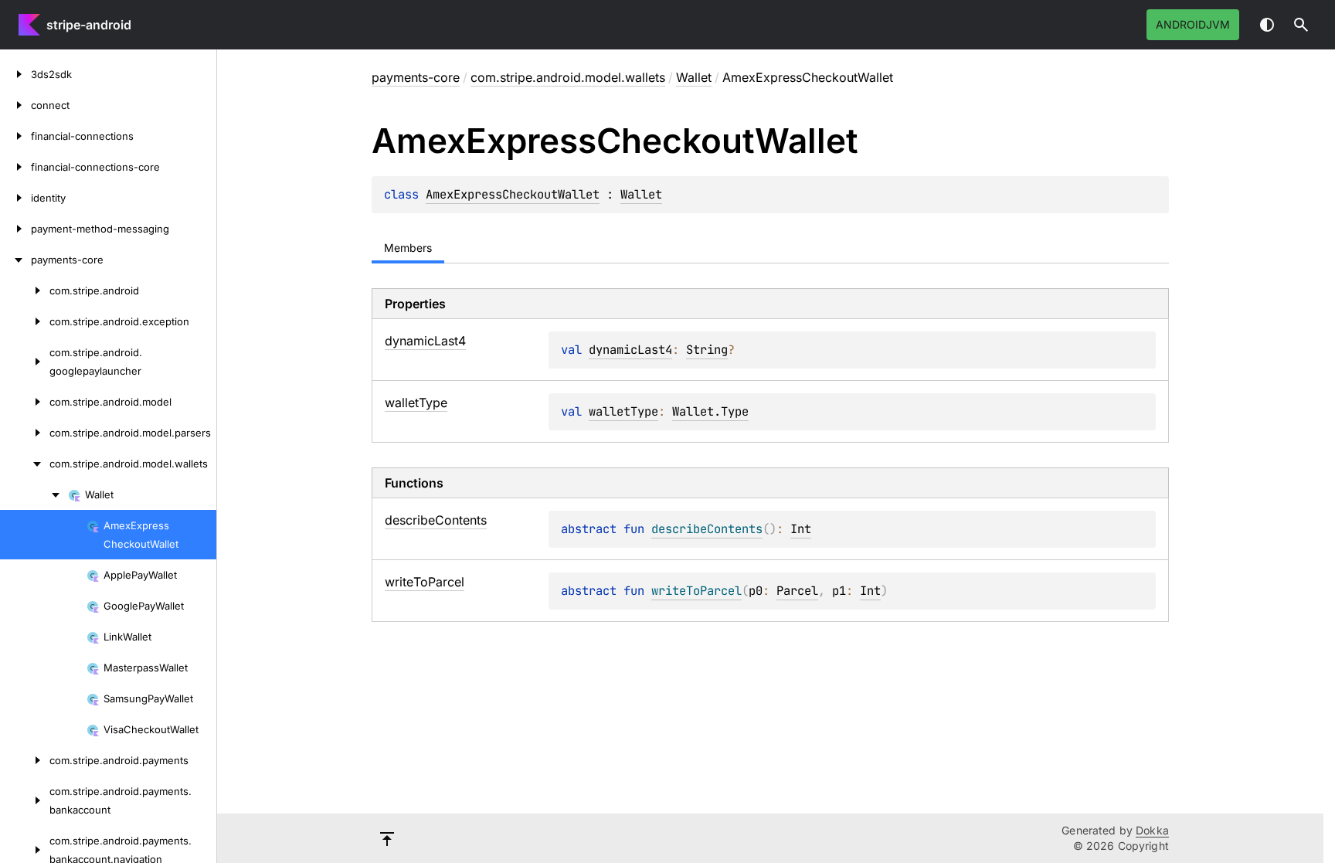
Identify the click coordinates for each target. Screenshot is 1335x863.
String (707, 349)
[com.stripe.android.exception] (24, 321)
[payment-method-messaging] (15, 228)
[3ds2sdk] (15, 74)
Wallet (694, 77)
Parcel (797, 591)
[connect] (15, 105)
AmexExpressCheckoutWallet (513, 194)
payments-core (416, 77)
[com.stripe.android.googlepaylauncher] (24, 361)
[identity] (15, 197)
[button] (1301, 24)
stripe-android (88, 24)
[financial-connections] (15, 136)
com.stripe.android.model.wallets (567, 77)
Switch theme (1267, 24)
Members (408, 247)
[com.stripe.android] (24, 290)
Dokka (1152, 830)
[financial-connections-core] (15, 166)
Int (800, 529)
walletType (623, 411)
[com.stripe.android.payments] (24, 760)
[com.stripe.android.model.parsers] (24, 432)
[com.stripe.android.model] (24, 401)
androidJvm (1193, 24)
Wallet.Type (710, 411)
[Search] (1301, 24)
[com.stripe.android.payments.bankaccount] (24, 800)
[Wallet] (34, 494)
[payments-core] (15, 259)
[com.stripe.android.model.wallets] (24, 463)
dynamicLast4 (630, 349)
